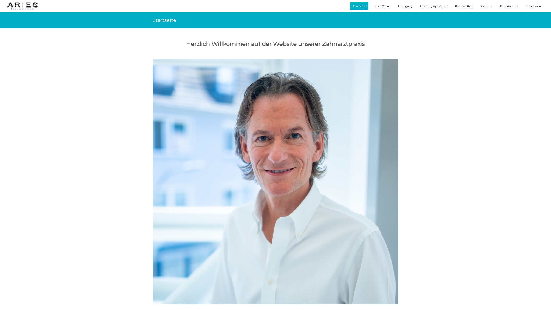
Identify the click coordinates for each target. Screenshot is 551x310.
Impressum (534, 6)
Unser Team (381, 6)
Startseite (359, 6)
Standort (486, 6)
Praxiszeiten (464, 6)
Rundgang (405, 6)
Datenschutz (509, 6)
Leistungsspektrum (434, 6)
